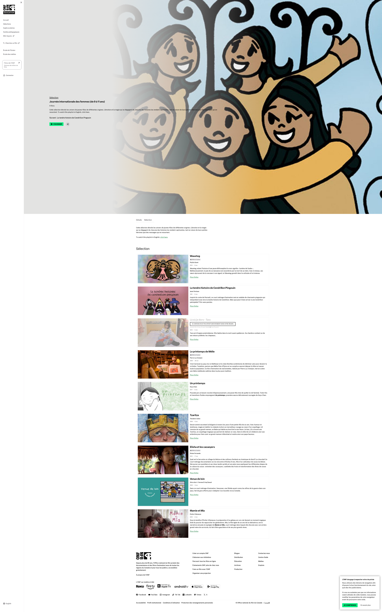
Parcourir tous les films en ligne (204, 561)
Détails (139, 220)
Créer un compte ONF (200, 553)
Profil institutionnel (154, 603)
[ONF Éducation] (9, 9)
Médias (261, 561)
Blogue (237, 553)
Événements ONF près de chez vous (205, 565)
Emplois (261, 565)
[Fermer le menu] (21, 2)
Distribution (238, 557)
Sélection (53, 97)
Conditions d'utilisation (171, 603)
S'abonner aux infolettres (201, 557)
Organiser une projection (201, 573)
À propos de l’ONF (143, 575)
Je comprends (350, 605)
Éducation (238, 561)
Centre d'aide (263, 557)
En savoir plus (366, 605)
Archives (237, 565)
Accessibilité (141, 603)
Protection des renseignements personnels (197, 603)
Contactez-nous (264, 553)
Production (238, 569)
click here (164, 237)
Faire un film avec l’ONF (201, 569)
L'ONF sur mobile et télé (145, 582)
